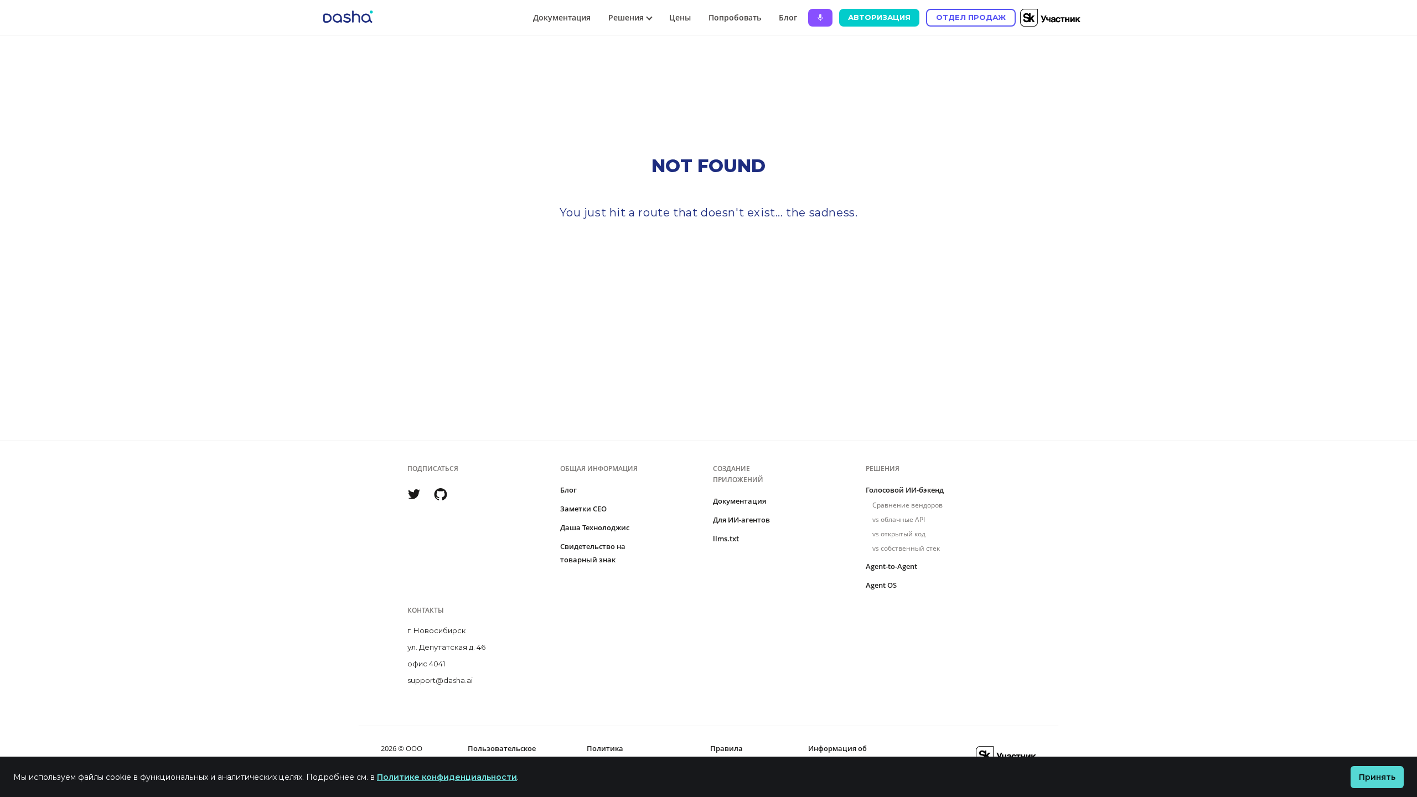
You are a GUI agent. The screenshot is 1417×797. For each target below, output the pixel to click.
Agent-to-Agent (891, 566)
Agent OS (881, 585)
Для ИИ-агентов (741, 520)
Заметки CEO (583, 509)
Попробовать (734, 17)
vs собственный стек (906, 548)
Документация (562, 17)
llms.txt (726, 539)
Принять (1377, 777)
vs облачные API (898, 519)
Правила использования (738, 755)
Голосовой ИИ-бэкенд (905, 490)
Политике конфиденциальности (447, 777)
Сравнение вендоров (907, 505)
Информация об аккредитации (837, 755)
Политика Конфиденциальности (627, 755)
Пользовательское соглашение (502, 755)
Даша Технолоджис (594, 527)
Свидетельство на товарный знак (592, 553)
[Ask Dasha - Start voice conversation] (820, 18)
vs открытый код (898, 534)
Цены (680, 17)
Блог (788, 17)
